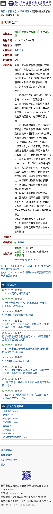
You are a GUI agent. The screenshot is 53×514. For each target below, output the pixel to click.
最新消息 (10, 411)
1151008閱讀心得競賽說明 (16, 293)
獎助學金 (9, 426)
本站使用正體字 (9, 459)
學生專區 (10, 418)
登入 (3, 464)
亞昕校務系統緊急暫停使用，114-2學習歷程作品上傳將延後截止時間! (26, 338)
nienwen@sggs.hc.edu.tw (27, 259)
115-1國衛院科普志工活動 (15, 361)
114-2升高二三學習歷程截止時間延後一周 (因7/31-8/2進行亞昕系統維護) (26, 326)
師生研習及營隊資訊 (15, 437)
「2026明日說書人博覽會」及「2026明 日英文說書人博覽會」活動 (25, 396)
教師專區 (10, 422)
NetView (30, 504)
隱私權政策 (6, 450)
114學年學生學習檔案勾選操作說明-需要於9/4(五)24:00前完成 (24, 304)
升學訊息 (9, 430)
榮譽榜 (8, 415)
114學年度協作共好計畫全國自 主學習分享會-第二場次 (26, 384)
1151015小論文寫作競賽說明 (17, 315)
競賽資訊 (9, 433)
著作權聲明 (6, 455)
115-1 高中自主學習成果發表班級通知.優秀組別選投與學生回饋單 (25, 350)
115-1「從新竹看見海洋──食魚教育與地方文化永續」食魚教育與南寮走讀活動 (25, 372)
